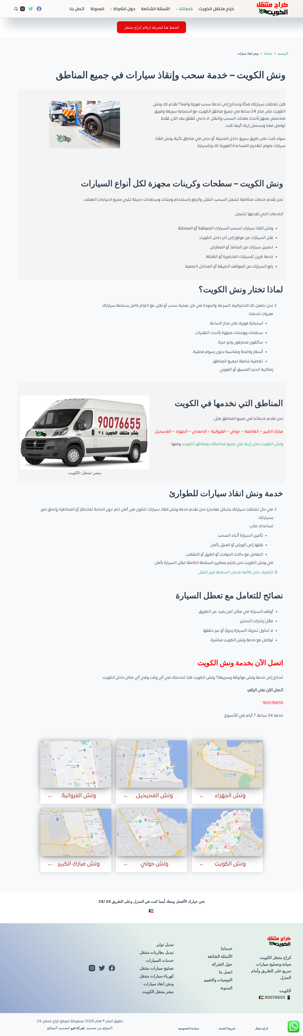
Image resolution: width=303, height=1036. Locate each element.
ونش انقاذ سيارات (158, 983)
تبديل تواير (165, 944)
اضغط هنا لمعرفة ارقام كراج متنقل (151, 27)
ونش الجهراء (230, 796)
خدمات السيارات (160, 960)
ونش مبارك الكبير (79, 864)
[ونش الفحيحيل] (151, 764)
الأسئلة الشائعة (155, 9)
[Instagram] (22, 8)
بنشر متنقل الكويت (158, 991)
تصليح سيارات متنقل (157, 968)
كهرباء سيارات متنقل (156, 976)
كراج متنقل (261, 1028)
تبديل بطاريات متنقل (157, 952)
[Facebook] (39, 8)
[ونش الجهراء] (227, 764)
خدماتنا (186, 9)
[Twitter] (30, 8)
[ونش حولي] (151, 832)
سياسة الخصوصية (188, 1028)
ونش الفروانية (79, 796)
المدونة (97, 9)
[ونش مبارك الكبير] (75, 832)
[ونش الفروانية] (75, 764)
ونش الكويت (230, 864)
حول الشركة (124, 9)
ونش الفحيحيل (154, 796)
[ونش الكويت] (227, 832)
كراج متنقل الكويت (216, 9)
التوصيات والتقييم (218, 979)
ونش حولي (154, 864)
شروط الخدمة (227, 1028)
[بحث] (16, 9)
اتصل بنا (77, 9)
